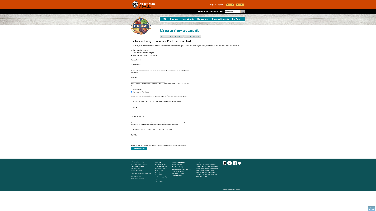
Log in (163, 36)
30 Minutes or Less (160, 164)
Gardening (202, 19)
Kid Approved (159, 171)
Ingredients (188, 19)
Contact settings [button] (137, 89)
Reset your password (192, 36)
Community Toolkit (217, 11)
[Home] (141, 26)
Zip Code (134, 107)
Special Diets (158, 175)
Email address (136, 64)
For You (236, 19)
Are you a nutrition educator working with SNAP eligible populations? (157, 101)
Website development (229, 189)
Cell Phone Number (137, 117)
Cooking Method (159, 173)
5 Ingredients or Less (161, 167)
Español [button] (230, 5)
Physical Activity (220, 19)
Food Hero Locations (178, 173)
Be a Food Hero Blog (178, 171)
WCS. (238, 189)
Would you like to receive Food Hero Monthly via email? (152, 129)
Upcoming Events (177, 176)
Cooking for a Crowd (161, 169)
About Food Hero (203, 11)
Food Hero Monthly (177, 167)
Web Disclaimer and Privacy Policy (182, 169)
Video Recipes (159, 181)
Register (220, 5)
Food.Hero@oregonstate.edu (143, 173)
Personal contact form (141, 92)
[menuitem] (164, 19)
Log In (212, 5)
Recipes (174, 19)
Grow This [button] (240, 5)
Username (134, 77)
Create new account (175, 36)
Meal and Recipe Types (161, 177)
